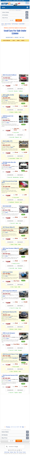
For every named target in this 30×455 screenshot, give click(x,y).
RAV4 (19, 287)
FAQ (17, 452)
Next (23, 427)
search (19, 20)
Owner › (6, 80)
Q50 (20, 223)
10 (20, 427)
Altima (19, 244)
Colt (20, 137)
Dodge (17, 308)
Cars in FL (11, 392)
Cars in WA (12, 137)
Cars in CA (11, 91)
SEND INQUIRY (20, 88)
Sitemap (11, 452)
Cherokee (20, 268)
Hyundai (16, 392)
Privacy (20, 452)
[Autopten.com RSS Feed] (21, 450)
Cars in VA (10, 177)
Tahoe (20, 371)
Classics (11, 112)
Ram (20, 308)
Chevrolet (15, 91)
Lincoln (15, 350)
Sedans (12, 244)
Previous (7, 427)
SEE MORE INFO (10, 88)
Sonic (21, 202)
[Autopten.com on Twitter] (15, 450)
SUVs (12, 287)
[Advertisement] (15, 57)
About (15, 452)
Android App (6, 452)
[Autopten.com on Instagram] (13, 450)
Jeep (16, 268)
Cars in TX (12, 308)
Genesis (20, 392)
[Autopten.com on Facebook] (9, 450)
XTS (21, 158)
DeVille (20, 112)
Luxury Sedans (12, 158)
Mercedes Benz (16, 177)
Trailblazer (21, 91)
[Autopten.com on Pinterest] (11, 450)
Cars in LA (11, 350)
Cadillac (16, 112)
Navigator (20, 350)
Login (28, 3)
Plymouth (17, 137)
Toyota (15, 287)
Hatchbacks (11, 202)
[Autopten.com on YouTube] (17, 450)
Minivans (11, 329)
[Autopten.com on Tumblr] (19, 450)
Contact (24, 452)
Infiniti (17, 223)
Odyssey (19, 329)
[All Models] (15, 15)
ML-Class (21, 177)
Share (28, 2)
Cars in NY (13, 223)
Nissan (16, 244)
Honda (16, 329)
